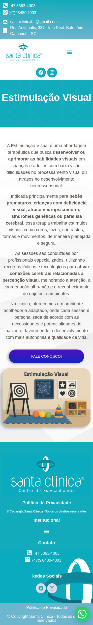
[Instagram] (52, 73)
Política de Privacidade (46, 607)
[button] (70, 52)
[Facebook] (41, 73)
